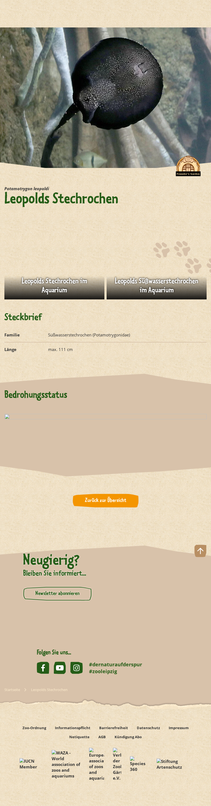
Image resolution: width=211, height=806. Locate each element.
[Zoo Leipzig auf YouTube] (60, 668)
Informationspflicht (72, 727)
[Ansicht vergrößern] (54, 266)
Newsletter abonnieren (57, 594)
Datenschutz (148, 727)
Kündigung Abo (128, 736)
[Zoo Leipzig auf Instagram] (76, 668)
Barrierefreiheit (113, 727)
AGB (102, 736)
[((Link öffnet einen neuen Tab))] (31, 764)
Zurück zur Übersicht (105, 501)
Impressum (179, 727)
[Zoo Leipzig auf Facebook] (43, 668)
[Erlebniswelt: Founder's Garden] (188, 170)
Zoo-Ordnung (34, 727)
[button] (200, 782)
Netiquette (79, 736)
